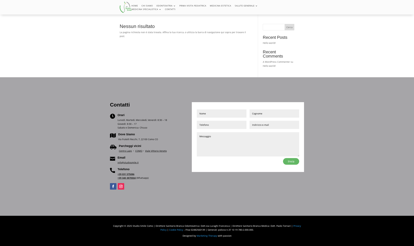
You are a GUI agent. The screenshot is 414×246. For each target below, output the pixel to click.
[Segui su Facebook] (113, 186)
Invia (291, 161)
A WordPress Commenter (276, 61)
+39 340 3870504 (127, 177)
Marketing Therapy (207, 235)
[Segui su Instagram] (121, 186)
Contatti (170, 9)
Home (134, 6)
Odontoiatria (164, 6)
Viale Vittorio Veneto (156, 150)
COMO (138, 150)
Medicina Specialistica (144, 9)
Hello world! (269, 42)
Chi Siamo (147, 6)
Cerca (289, 27)
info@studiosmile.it (128, 162)
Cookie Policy (176, 229)
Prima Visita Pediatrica (192, 6)
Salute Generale (245, 6)
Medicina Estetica (220, 6)
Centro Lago (125, 150)
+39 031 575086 (126, 174)
